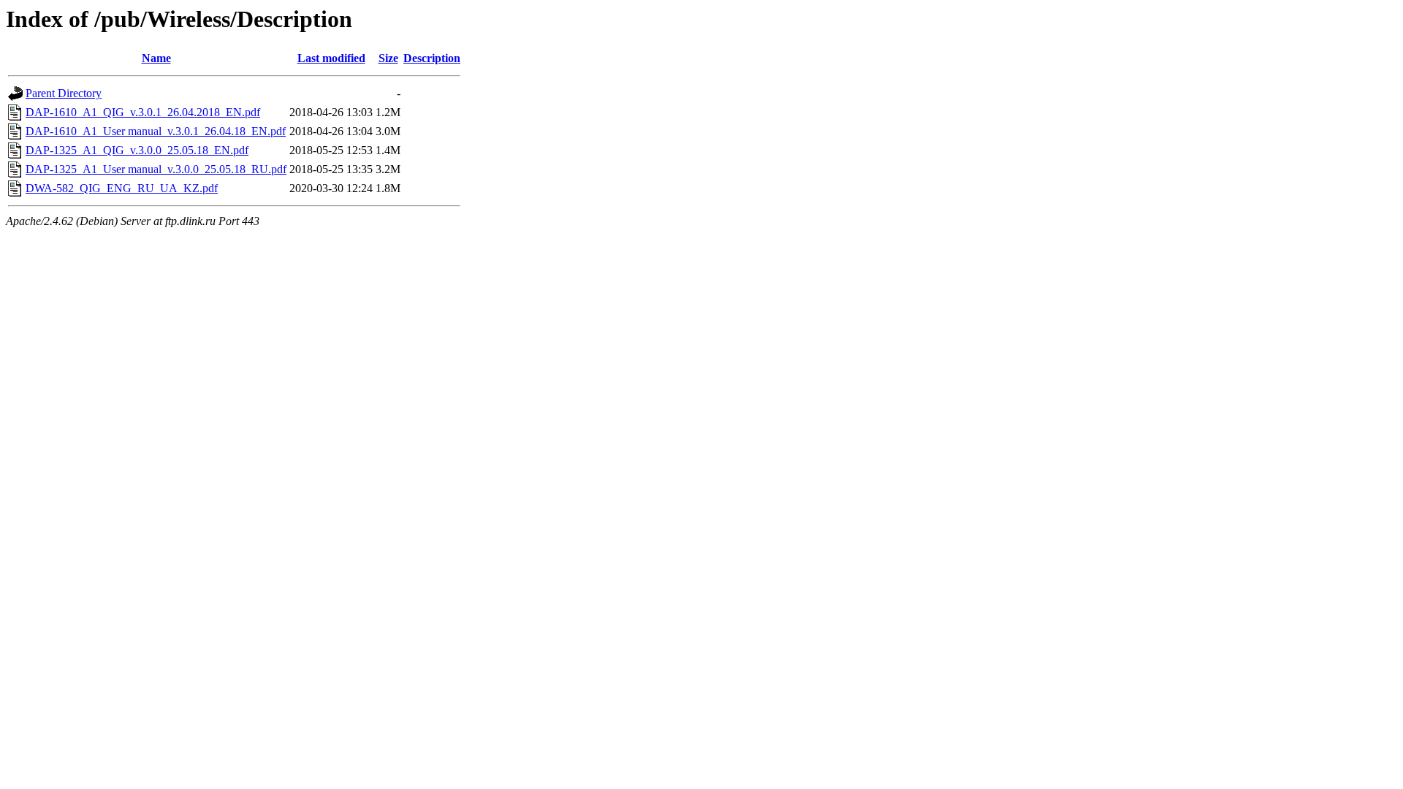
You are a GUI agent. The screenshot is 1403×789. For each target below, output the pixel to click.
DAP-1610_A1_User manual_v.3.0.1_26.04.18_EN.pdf (156, 131)
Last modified (331, 58)
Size (388, 58)
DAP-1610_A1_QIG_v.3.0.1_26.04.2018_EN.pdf (143, 112)
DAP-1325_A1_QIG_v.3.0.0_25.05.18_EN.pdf (137, 150)
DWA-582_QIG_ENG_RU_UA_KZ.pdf (122, 188)
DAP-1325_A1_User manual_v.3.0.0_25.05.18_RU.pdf (156, 169)
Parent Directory (64, 93)
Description (431, 58)
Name (156, 58)
